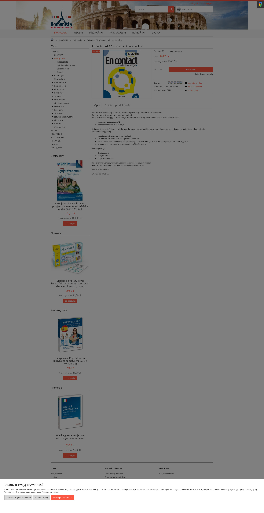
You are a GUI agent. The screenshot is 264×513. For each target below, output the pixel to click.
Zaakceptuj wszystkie (62, 497)
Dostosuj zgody (41, 497)
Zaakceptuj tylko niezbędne (18, 497)
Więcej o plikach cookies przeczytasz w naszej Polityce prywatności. (31, 492)
